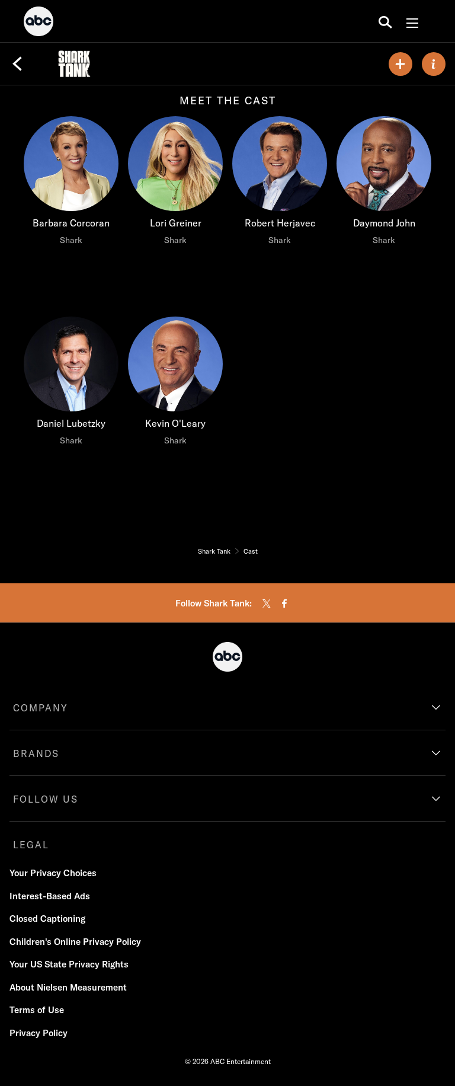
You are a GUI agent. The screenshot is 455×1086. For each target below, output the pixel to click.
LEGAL (31, 844)
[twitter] (266, 603)
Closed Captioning (47, 918)
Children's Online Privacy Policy (75, 941)
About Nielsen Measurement (68, 987)
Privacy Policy (38, 1033)
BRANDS (36, 753)
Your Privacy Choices (53, 873)
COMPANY (40, 707)
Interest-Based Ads (49, 896)
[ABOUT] (434, 64)
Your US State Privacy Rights (69, 964)
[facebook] (284, 603)
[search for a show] (385, 21)
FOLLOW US (45, 799)
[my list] (400, 64)
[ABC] (38, 23)
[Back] (17, 64)
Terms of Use (36, 1009)
